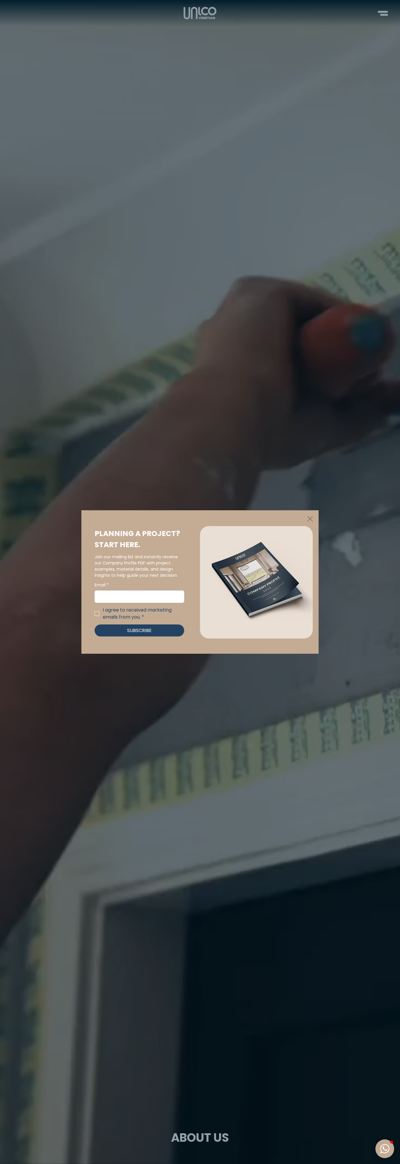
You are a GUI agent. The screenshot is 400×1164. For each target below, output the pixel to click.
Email (102, 585)
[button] (310, 519)
